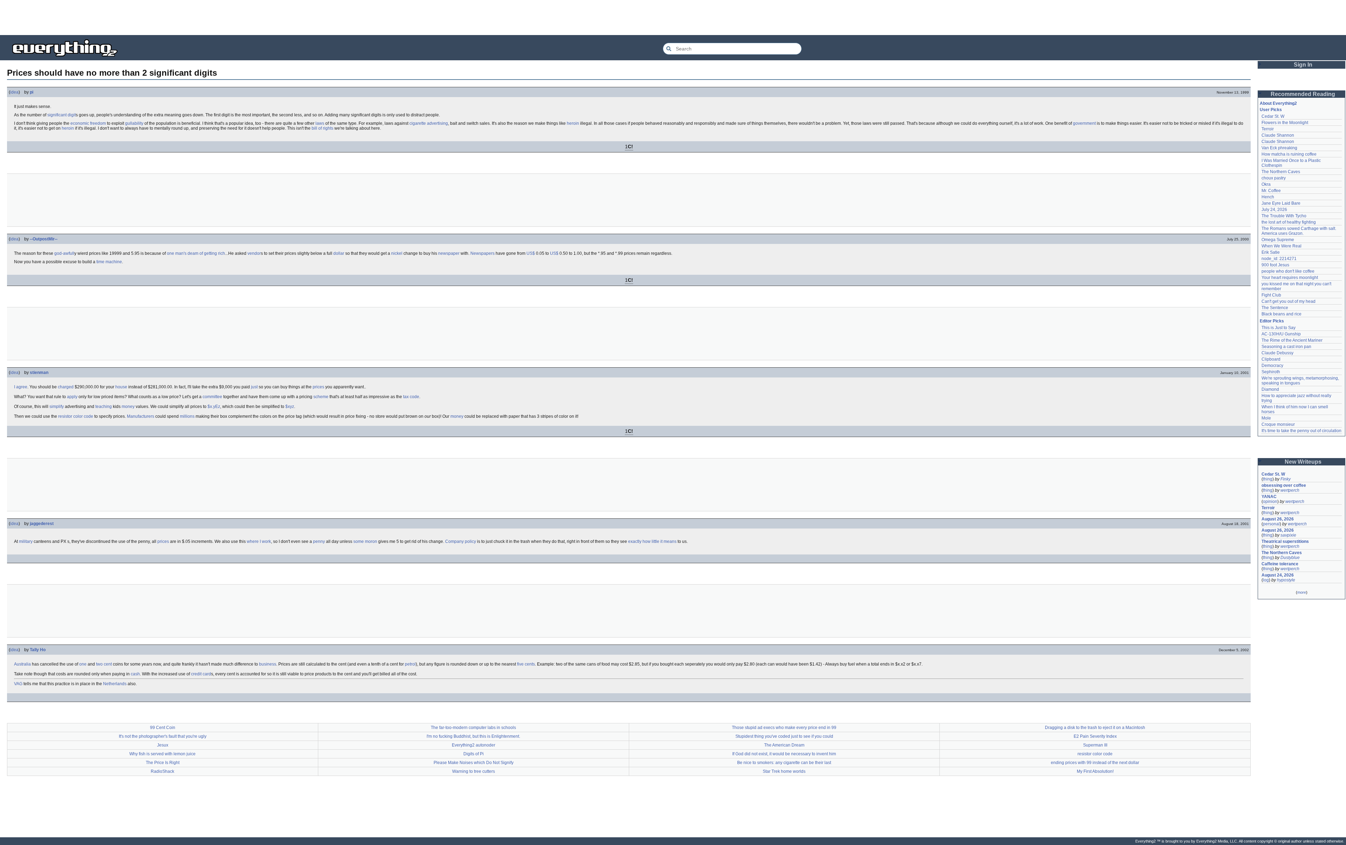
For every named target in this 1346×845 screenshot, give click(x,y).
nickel (396, 253)
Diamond (1270, 389)
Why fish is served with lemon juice (162, 753)
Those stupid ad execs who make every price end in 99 (784, 727)
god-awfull (64, 253)
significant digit (61, 115)
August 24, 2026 (1278, 575)
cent (108, 664)
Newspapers (482, 253)
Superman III (1095, 745)
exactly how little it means (652, 541)
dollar (338, 253)
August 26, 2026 (1278, 519)
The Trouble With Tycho (1284, 215)
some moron (365, 541)
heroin (573, 123)
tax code (411, 396)
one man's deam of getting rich (196, 253)
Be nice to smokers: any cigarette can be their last (784, 762)
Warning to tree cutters (473, 771)
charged (66, 386)
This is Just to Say (1279, 327)
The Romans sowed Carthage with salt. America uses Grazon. (1299, 231)
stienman (39, 372)
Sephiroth (1271, 371)
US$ (530, 253)
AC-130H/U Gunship (1281, 334)
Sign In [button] (1303, 65)
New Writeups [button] (1303, 462)
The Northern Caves (1281, 171)
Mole (1266, 418)
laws (319, 123)
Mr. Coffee (1271, 190)
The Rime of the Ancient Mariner (1292, 340)
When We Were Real (1281, 246)
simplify (56, 406)
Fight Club (1271, 295)
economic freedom (88, 123)
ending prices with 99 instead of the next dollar (1095, 762)
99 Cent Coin (162, 727)
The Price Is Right (162, 762)
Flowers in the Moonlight (1285, 122)
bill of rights (322, 128)
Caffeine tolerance (1280, 563)
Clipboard (1271, 359)
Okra (1266, 184)
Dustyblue (1290, 557)
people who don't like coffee (1288, 271)
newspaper (449, 253)
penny (319, 541)
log (1266, 580)
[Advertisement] (673, 17)
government (1084, 123)
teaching (103, 406)
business (267, 664)
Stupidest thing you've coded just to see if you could (784, 736)
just (254, 386)
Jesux (162, 745)
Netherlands (115, 683)
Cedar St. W (1273, 116)
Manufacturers (140, 416)
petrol (410, 664)
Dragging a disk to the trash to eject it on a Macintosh (1095, 727)
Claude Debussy (1277, 352)
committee (212, 396)
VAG (18, 683)
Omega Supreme (1278, 239)
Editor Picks (1272, 321)
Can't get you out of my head (1289, 301)
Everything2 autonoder (473, 745)
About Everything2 (1278, 103)
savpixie (1288, 535)
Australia (22, 664)
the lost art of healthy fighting (1289, 222)
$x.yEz (214, 406)
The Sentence (1275, 307)
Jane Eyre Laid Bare (1281, 203)
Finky (1285, 479)
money (128, 406)
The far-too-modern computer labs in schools (473, 727)
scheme (320, 396)
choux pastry (1274, 178)
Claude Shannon (1278, 135)
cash (135, 674)
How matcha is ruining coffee (1289, 154)
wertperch (1289, 490)
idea (14, 92)
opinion (1270, 501)
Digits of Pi (473, 753)
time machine (109, 261)
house (121, 386)
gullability (134, 123)
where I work (259, 541)
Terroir (1268, 129)
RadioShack (162, 771)
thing (1267, 479)
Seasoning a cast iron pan (1286, 346)
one (83, 664)
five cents (526, 664)
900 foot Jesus (1275, 265)
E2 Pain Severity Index (1095, 736)
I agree (20, 386)
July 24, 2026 (1274, 209)
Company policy (460, 541)
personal (1271, 524)
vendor (254, 253)
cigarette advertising (428, 123)
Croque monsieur (1278, 424)
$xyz (289, 406)
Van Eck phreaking (1279, 147)
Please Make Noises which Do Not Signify (474, 762)
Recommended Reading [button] (1303, 94)
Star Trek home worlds (784, 771)
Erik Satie (1271, 252)
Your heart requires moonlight (1290, 277)
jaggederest (42, 523)
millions (187, 416)
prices (318, 386)
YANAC (1269, 496)
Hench (1268, 197)
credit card (201, 674)
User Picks (1271, 109)
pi (31, 92)
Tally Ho (38, 649)
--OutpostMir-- (43, 239)
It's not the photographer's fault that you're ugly (162, 736)
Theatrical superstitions (1285, 541)
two (99, 664)
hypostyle (1286, 580)
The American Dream (784, 745)
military (26, 541)
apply (72, 396)
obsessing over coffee (1284, 485)
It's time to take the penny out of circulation (1301, 430)
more (1301, 592)
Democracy (1272, 365)
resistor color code (75, 416)
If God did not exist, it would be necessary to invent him (784, 753)
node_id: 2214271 (1279, 258)
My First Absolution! (1095, 771)
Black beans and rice (1281, 314)
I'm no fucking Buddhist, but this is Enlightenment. (473, 736)
